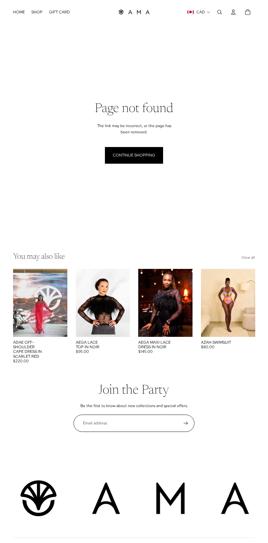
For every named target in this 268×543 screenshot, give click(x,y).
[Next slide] (62, 303)
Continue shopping (134, 155)
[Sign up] (186, 423)
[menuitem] (19, 12)
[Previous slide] (18, 303)
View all (248, 257)
